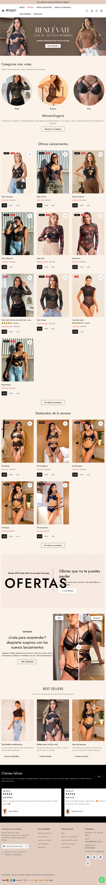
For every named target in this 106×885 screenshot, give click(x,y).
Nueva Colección (44, 7)
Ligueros (89, 108)
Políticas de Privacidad (69, 840)
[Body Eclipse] (53, 295)
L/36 (17, 205)
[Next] (102, 777)
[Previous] (95, 777)
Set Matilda (6, 466)
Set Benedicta (77, 466)
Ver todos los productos (53, 402)
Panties (53, 108)
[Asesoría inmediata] (88, 863)
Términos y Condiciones (69, 836)
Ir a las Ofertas (67, 591)
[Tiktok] (100, 857)
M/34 (11, 205)
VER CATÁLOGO (27, 661)
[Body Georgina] (18, 171)
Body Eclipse (41, 320)
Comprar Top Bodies (11, 756)
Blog (63, 833)
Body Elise (41, 258)
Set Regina (5, 527)
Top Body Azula (78, 320)
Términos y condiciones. (13, 854)
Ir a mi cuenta (42, 836)
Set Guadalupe (42, 466)
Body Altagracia (7, 258)
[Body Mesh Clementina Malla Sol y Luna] (18, 295)
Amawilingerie (90, 847)
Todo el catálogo (62, 7)
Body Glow (76, 258)
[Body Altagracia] (18, 233)
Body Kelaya (6, 385)
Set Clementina (42, 527)
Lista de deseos (43, 844)
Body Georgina (7, 196)
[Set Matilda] (18, 441)
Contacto (37, 14)
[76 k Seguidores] (94, 857)
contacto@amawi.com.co (93, 841)
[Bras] (17, 90)
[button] (101, 10)
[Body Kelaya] (18, 359)
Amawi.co (100, 851)
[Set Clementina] (53, 502)
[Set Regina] (18, 502)
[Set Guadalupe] (53, 441)
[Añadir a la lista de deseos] (30, 154)
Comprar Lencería (81, 756)
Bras (17, 108)
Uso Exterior (25, 14)
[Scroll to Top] (102, 873)
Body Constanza (78, 196)
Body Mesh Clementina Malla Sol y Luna (16, 320)
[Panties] (53, 90)
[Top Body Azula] (88, 295)
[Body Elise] (53, 233)
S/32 (4, 205)
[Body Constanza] (88, 171)
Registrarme (42, 847)
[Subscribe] (26, 846)
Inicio (22, 7)
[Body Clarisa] (53, 171)
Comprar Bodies (45, 756)
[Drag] (78, 647)
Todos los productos (45, 833)
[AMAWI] (9, 10)
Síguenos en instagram (53, 129)
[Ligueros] (89, 90)
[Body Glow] (88, 233)
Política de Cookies (68, 844)
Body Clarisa (41, 196)
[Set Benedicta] (88, 441)
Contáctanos (65, 847)
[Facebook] (88, 857)
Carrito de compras (44, 840)
